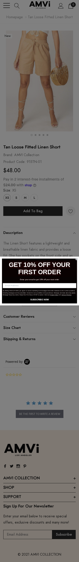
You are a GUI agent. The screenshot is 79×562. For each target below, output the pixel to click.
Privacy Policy (54, 295)
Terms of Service (66, 295)
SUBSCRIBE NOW (39, 299)
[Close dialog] (76, 259)
